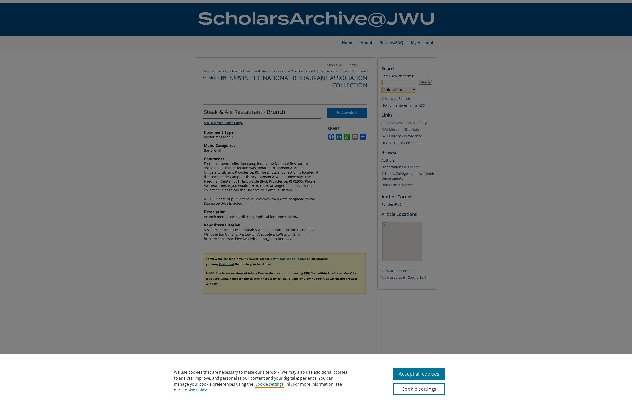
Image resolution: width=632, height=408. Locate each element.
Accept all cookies (419, 374)
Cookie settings (269, 384)
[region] (316, 381)
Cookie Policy (194, 390)
